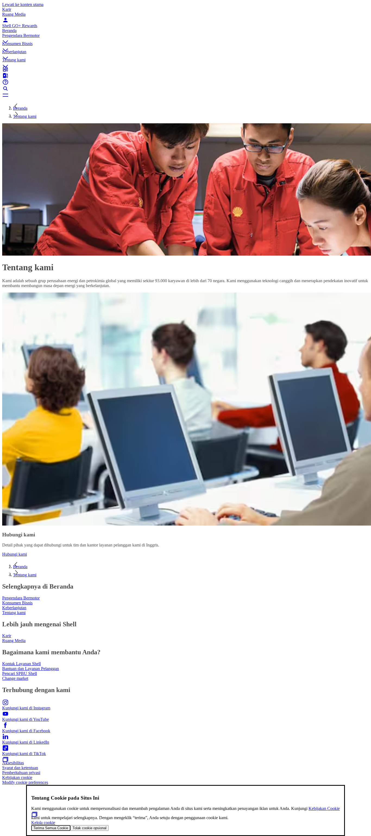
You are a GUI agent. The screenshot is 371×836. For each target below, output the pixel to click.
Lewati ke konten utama (22, 4)
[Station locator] (185, 69)
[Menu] (185, 95)
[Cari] (185, 88)
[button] (185, 37)
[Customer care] (185, 82)
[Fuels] (185, 75)
